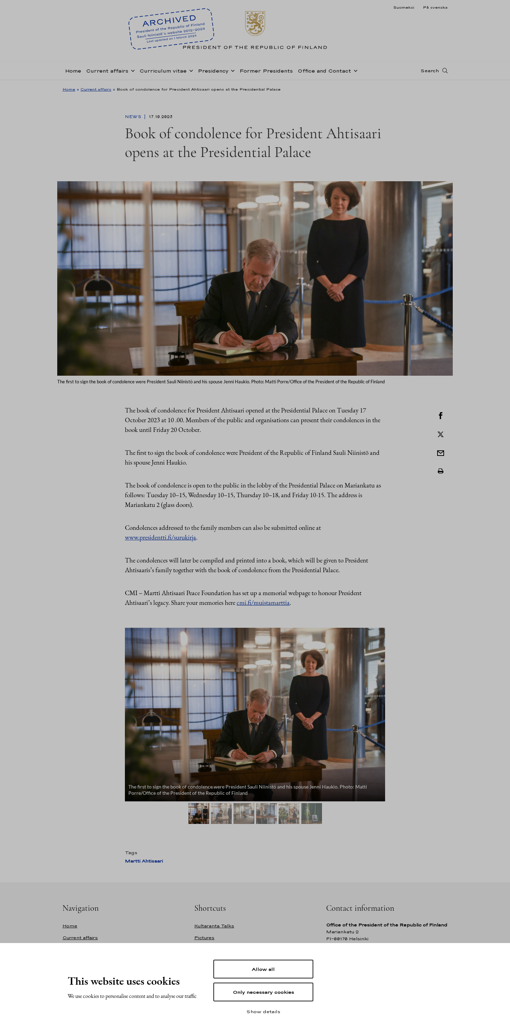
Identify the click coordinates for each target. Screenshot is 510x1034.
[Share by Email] (440, 452)
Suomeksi (403, 7)
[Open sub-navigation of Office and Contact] (354, 70)
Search (429, 70)
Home (73, 70)
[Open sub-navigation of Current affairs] (131, 70)
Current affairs (107, 70)
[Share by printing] (440, 471)
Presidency (213, 70)
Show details (263, 1011)
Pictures (204, 938)
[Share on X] (440, 433)
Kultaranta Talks (214, 926)
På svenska (435, 7)
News (134, 116)
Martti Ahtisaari (144, 861)
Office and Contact (324, 70)
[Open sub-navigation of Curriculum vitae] (190, 70)
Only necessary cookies (263, 992)
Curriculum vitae (163, 70)
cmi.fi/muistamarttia (263, 602)
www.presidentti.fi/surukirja (160, 537)
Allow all (263, 969)
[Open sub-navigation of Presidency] (231, 70)
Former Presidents (266, 70)
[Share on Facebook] (440, 415)
